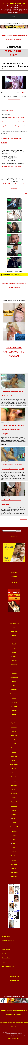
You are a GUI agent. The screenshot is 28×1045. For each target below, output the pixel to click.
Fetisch (14, 644)
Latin (14, 847)
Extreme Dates (6, 958)
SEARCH (18, 530)
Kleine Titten (21, 121)
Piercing (14, 781)
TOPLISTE (14, 582)
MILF (14, 627)
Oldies (14, 681)
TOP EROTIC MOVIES (8, 966)
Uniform (14, 714)
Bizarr (14, 760)
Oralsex (14, 739)
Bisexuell (14, 660)
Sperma (14, 752)
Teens (14, 772)
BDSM (14, 768)
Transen (14, 839)
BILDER (13, 55)
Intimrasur (14, 756)
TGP (15, 1026)
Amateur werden (14, 980)
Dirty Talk (14, 806)
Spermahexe (9, 110)
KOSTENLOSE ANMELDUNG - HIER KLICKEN (14, 351)
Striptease (14, 664)
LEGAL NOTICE (10, 1038)
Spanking (14, 831)
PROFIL (8, 51)
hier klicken (23, 92)
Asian (14, 835)
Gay (14, 718)
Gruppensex (14, 793)
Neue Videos (14, 572)
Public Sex (14, 631)
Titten (14, 822)
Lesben (14, 652)
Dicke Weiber (14, 764)
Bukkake (14, 639)
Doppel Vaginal (14, 693)
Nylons (14, 860)
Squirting (14, 673)
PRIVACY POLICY (17, 1038)
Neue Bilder (14, 576)
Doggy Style (14, 801)
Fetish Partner (6, 949)
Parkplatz (14, 710)
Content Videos (11, 1022)
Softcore (14, 698)
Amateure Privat (14, 623)
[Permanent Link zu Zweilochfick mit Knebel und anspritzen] (13, 489)
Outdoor (14, 731)
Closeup (14, 797)
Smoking (14, 656)
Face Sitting (14, 727)
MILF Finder (5, 962)
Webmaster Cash (14, 976)
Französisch (14, 855)
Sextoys (14, 814)
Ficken (17, 117)
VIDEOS (17, 51)
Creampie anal (11, 117)
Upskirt (14, 843)
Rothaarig (16, 126)
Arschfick (22, 126)
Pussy (2, 126)
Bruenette (14, 777)
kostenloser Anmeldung (14, 99)
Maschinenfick (14, 826)
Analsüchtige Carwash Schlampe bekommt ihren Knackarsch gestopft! (12, 430)
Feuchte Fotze (8, 126)
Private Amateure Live (8, 940)
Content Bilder (3, 1022)
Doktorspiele (14, 872)
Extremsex (14, 747)
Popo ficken (14, 121)
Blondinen (14, 785)
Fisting (14, 635)
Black (14, 685)
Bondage (14, 851)
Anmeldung (14, 536)
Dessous (14, 810)
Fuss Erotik (14, 702)
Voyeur (14, 668)
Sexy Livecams (6, 936)
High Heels (14, 723)
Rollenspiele (14, 864)
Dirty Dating (5, 953)
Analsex (7, 121)
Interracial (14, 876)
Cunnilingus (14, 706)
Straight (14, 648)
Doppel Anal (14, 689)
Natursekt (14, 735)
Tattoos (14, 868)
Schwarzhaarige (14, 677)
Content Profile (19, 1022)
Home (13, 16)
